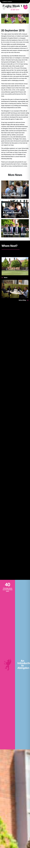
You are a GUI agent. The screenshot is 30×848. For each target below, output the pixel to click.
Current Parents (7, 1)
